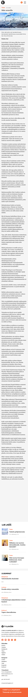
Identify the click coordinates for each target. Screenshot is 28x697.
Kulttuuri (4, 610)
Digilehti (3, 652)
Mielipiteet (4, 577)
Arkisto (3, 654)
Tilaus (2, 651)
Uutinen (3, 587)
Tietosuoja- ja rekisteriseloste (12, 692)
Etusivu (3, 645)
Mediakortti (4, 649)
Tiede (2, 663)
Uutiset (3, 659)
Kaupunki (3, 665)
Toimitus (3, 647)
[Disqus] (14, 501)
